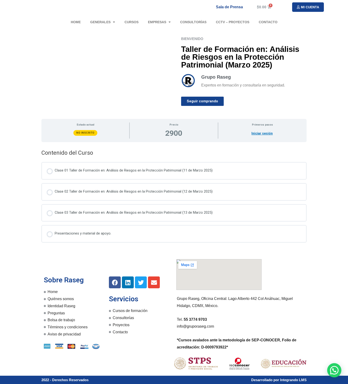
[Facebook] (115, 282)
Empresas (157, 22)
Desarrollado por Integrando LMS (279, 380)
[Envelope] (154, 282)
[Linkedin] (128, 282)
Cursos (131, 22)
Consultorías (193, 22)
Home (76, 22)
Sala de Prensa (229, 7)
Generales (100, 22)
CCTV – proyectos (232, 22)
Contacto (268, 22)
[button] (308, 7)
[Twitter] (141, 282)
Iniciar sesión (262, 133)
